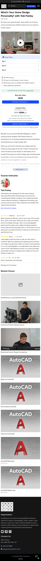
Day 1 (4, 61)
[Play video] (20, 43)
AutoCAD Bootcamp (7, 461)
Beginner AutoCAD (7, 379)
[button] (36, 556)
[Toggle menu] (38, 5)
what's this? (30, 90)
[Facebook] (6, 531)
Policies (20, 559)
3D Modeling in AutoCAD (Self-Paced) (13, 298)
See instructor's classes (8, 208)
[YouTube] (2, 531)
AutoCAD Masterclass (8, 490)
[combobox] (17, 5)
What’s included (34, 127)
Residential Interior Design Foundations (14, 352)
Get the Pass (31, 6)
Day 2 (4, 65)
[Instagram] (10, 531)
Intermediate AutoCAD (8, 407)
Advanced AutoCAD (7, 434)
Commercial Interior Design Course (12, 325)
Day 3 (4, 70)
